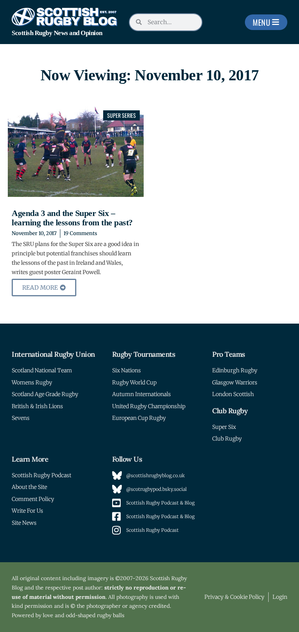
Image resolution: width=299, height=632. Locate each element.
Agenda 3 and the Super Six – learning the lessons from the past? (72, 217)
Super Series (121, 115)
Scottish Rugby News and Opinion (57, 33)
